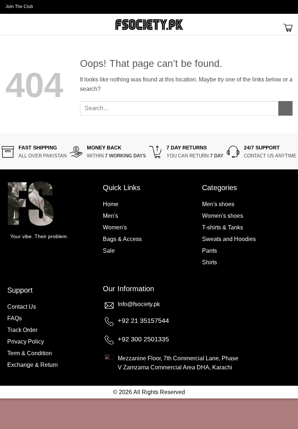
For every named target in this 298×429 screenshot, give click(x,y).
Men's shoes (218, 204)
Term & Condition (29, 353)
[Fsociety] (149, 24)
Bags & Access (122, 239)
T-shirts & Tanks (222, 227)
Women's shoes (222, 216)
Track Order (22, 330)
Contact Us (21, 307)
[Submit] (285, 108)
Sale (109, 251)
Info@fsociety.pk (139, 304)
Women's (115, 227)
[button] (289, 6)
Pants (209, 251)
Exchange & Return (32, 365)
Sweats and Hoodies (229, 239)
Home (110, 204)
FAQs (14, 318)
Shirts (209, 262)
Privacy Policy (25, 341)
